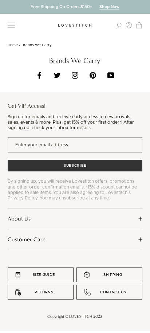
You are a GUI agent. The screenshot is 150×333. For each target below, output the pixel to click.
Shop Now (109, 7)
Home (13, 45)
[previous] (5, 6)
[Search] (118, 25)
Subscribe (75, 165)
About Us (19, 218)
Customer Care (27, 239)
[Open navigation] (11, 25)
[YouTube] (110, 75)
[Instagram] (75, 75)
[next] (144, 6)
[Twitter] (57, 75)
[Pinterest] (93, 75)
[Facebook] (39, 75)
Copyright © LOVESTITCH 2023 (74, 316)
